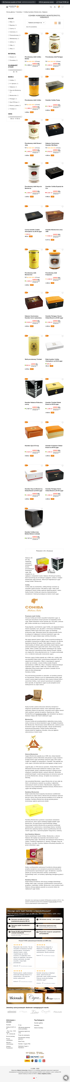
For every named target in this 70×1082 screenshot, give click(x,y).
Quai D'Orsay (15, 102)
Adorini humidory (38, 1027)
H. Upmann (14, 83)
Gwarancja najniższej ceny (47, 925)
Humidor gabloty (39, 1023)
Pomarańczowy (15, 35)
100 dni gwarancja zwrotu (46, 2)
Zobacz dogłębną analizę (44, 1073)
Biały (12, 21)
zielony (13, 42)
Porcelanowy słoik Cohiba (33, 100)
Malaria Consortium (22, 1070)
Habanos (13, 87)
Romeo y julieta (15, 105)
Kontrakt (8, 1024)
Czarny (13, 28)
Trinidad (13, 108)
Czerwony (14, 32)
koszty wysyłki (53, 901)
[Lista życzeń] (62, 7)
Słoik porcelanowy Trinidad (33, 359)
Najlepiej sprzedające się (35, 22)
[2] (29, 61)
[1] (27, 61)
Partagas (13, 98)
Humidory (36, 1025)
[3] (30, 61)
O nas (20, 1025)
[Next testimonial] (60, 963)
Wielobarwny (14, 38)
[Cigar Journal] (34, 997)
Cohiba (13, 80)
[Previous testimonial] (10, 963)
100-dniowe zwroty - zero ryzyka (49, 919)
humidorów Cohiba (41, 714)
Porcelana (14, 60)
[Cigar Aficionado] (16, 997)
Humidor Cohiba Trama (53, 100)
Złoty (12, 48)
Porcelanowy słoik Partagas (54, 57)
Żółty (12, 45)
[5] (33, 61)
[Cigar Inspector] (53, 997)
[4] (32, 61)
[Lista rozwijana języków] (35, 1077)
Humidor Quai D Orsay (32, 445)
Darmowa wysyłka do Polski (20, 2)
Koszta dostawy (10, 1036)
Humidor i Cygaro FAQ (24, 1043)
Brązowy (13, 25)
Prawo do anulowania (24, 1035)
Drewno (13, 57)
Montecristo (14, 95)
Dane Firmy (21, 1041)
